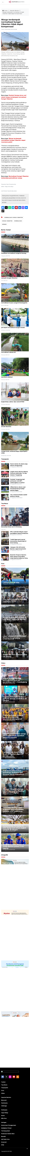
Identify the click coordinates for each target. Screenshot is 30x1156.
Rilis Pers (4, 1118)
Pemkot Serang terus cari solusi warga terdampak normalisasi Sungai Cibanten (13, 97)
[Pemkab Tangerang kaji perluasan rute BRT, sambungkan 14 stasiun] (5, 481)
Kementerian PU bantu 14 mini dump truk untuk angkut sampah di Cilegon (14, 828)
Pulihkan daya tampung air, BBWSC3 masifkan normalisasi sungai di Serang (13, 252)
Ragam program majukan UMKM (13, 905)
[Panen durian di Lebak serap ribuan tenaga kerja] (5, 466)
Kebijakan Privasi (6, 1128)
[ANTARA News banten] (17, 2)
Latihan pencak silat (11, 583)
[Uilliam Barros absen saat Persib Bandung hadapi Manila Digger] (5, 489)
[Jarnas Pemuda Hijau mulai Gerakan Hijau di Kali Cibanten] (15, 416)
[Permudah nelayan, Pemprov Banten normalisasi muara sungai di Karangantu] (15, 292)
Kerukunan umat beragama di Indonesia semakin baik (15, 1007)
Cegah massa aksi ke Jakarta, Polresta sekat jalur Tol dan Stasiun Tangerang (19, 473)
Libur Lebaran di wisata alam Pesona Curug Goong (14, 637)
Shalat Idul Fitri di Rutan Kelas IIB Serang (15, 655)
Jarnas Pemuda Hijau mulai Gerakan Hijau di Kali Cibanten (14, 425)
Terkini (3, 1082)
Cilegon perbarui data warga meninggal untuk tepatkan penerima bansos (14, 735)
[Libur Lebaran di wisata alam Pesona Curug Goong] (15, 632)
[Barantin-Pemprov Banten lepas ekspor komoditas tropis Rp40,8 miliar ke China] (5, 557)
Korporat (4, 1142)
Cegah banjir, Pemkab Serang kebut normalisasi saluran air (12, 351)
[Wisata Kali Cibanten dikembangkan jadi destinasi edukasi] (15, 367)
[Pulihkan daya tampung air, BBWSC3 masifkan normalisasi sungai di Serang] (15, 243)
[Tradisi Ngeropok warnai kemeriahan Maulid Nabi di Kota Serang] (5, 542)
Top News (4, 503)
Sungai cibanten (7, 220)
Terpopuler (5, 459)
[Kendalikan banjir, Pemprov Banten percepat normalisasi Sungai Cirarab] (15, 317)
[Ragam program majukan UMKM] (15, 884)
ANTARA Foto (5, 1139)
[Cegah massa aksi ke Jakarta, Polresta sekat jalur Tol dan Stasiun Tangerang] (5, 474)
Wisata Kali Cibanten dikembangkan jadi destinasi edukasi (14, 376)
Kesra (3, 1115)
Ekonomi (3, 1100)
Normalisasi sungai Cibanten (13, 217)
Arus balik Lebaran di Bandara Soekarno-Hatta (15, 600)
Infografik (4, 855)
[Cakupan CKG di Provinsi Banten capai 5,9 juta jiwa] (5, 549)
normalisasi (18, 220)
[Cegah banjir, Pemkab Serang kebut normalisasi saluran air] (15, 342)
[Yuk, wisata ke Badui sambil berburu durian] (5, 497)
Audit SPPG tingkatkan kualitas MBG (12, 1057)
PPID (2, 1145)
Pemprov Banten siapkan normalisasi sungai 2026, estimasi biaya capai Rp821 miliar (14, 451)
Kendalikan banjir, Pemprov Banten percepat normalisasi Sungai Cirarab (13, 326)
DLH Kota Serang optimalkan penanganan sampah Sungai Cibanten (14, 277)
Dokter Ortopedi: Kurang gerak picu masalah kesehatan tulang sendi (13, 717)
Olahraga (4, 1106)
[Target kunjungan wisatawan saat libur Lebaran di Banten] (15, 613)
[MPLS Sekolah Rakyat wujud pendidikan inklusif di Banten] (5, 534)
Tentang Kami (5, 1131)
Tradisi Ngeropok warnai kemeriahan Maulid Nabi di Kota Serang (18, 541)
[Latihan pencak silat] (15, 577)
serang (4, 224)
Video (3, 663)
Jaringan (3, 1122)
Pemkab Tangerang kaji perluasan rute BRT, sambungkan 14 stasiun (17, 481)
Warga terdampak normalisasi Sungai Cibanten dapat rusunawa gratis (13, 140)
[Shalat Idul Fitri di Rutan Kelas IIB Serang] (15, 650)
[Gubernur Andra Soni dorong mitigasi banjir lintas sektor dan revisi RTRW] (15, 391)
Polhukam (4, 1110)
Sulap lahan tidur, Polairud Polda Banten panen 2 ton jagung (13, 846)
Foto (2, 563)
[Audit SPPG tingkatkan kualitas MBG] (15, 1036)
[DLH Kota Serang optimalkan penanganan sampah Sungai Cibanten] (15, 267)
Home (6, 10)
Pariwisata (4, 1103)
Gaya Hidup (4, 1112)
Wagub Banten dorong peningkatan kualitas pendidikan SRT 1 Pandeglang (15, 680)
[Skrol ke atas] (27, 1149)
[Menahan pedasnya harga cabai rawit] (15, 935)
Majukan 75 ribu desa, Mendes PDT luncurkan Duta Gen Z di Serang (12, 526)
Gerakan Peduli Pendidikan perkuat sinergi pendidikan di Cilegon (15, 698)
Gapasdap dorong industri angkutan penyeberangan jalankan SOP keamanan (13, 809)
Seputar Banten (14, 10)
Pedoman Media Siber (8, 1133)
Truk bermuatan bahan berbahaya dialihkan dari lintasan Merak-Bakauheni (13, 772)
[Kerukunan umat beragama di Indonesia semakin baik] (15, 986)
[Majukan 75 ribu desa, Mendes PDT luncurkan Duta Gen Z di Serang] (15, 516)
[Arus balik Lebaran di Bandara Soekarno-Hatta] (15, 595)
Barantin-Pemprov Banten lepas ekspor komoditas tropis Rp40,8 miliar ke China (19, 556)
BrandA (3, 1136)
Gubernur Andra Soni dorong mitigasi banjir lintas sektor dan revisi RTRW (13, 401)
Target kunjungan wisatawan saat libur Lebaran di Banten (14, 618)
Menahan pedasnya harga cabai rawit (13, 956)
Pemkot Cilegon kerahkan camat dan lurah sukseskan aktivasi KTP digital (14, 791)
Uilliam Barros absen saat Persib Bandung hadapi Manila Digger (18, 488)
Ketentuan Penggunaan (8, 1125)
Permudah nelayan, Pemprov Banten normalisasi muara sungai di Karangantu (14, 302)
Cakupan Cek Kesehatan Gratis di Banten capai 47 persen (13, 754)
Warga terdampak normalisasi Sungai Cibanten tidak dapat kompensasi (13, 12)
